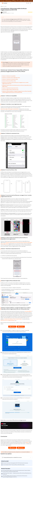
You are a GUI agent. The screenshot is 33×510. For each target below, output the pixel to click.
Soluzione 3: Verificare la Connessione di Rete (10, 79)
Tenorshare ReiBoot (28, 311)
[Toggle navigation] (30, 3)
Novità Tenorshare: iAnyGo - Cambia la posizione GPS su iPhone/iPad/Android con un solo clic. (17, 474)
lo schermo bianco (18, 319)
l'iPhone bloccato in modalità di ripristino (8, 320)
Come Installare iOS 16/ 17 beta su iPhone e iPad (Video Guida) (13, 464)
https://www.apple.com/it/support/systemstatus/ (10, 109)
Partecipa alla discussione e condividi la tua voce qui (13, 457)
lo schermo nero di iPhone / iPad (9, 319)
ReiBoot (27, 442)
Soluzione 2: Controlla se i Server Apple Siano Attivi (11, 77)
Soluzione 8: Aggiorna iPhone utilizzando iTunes (10, 89)
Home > (3, 6)
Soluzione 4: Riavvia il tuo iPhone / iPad (9, 80)
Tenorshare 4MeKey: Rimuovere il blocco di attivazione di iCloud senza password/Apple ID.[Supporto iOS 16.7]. (15, 476)
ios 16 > (5, 6)
